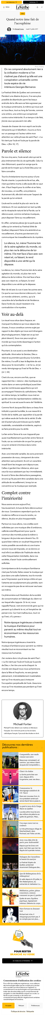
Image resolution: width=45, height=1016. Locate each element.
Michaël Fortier (19, 29)
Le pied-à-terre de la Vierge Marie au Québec (30, 807)
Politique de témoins (18, 1011)
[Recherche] (42, 7)
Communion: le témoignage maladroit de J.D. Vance (29, 790)
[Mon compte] (37, 7)
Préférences (35, 1005)
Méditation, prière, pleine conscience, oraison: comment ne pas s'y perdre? (31, 893)
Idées (22, 13)
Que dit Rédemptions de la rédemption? (30, 874)
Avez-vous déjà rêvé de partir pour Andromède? (29, 841)
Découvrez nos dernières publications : (17, 746)
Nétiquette (30, 1011)
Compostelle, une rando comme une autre (29, 755)
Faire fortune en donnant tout (30, 909)
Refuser (21, 1005)
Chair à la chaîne (26, 771)
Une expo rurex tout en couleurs (29, 824)
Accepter (8, 1005)
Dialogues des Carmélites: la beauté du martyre (30, 858)
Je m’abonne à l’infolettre (21, 961)
